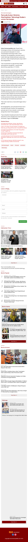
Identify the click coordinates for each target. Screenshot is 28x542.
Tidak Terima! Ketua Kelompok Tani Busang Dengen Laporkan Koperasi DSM (20, 257)
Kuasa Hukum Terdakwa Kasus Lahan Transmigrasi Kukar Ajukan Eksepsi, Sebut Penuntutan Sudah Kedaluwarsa (12, 372)
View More (13, 263)
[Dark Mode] (24, 3)
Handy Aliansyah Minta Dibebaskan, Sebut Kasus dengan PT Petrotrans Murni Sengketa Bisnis (14, 391)
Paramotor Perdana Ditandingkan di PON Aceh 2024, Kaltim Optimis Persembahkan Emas (14, 277)
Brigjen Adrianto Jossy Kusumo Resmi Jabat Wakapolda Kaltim (6, 257)
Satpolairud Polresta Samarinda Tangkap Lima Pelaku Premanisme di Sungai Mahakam (13, 377)
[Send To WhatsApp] (26, 152)
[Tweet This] (18, 152)
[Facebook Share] (15, 152)
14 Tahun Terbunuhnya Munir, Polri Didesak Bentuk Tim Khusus (15, 296)
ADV (2, 13)
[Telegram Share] (23, 152)
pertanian (23, 145)
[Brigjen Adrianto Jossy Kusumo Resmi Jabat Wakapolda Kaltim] (7, 251)
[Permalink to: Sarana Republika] (2, 21)
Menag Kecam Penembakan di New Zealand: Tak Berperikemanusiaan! (15, 287)
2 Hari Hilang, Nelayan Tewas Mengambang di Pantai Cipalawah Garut (14, 291)
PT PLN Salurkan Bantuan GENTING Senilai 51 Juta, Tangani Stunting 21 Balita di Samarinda (12, 141)
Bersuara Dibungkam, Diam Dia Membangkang (11, 246)
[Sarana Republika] (8, 3)
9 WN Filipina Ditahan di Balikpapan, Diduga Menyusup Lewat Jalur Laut (13, 386)
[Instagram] (15, 535)
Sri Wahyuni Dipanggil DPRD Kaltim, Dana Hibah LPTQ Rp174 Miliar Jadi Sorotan (18, 330)
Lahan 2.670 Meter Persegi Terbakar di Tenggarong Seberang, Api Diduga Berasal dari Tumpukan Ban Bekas (14, 127)
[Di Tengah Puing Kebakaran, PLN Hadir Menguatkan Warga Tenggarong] (7, 174)
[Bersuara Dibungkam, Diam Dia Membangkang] (14, 237)
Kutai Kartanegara (7, 13)
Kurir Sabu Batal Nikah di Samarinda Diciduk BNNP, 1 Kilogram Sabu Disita (13, 367)
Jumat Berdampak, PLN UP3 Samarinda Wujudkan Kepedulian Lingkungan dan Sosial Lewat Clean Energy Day (13, 137)
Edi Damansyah (5, 145)
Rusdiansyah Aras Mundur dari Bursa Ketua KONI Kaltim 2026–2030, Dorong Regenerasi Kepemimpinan (17, 404)
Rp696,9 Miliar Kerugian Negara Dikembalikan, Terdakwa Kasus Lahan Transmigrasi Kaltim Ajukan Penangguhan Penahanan (14, 381)
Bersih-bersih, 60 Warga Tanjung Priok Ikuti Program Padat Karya (14, 301)
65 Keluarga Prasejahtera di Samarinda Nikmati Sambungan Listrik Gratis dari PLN (12, 133)
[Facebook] (13, 535)
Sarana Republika (7, 21)
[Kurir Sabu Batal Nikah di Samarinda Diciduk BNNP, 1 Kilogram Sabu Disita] (14, 356)
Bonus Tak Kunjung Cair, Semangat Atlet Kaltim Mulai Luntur (18, 518)
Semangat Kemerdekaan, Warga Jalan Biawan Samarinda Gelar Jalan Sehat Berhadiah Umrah (12, 124)
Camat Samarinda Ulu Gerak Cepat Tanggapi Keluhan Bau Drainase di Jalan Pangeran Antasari (18, 336)
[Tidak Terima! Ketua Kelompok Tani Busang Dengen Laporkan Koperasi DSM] (21, 251)
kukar (12, 145)
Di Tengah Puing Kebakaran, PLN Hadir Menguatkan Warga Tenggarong (12, 130)
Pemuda (17, 145)
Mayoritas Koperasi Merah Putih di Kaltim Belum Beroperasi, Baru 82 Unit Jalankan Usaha (13, 325)
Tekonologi (4, 147)
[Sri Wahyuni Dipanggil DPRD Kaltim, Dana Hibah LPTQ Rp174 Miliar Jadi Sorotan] (5, 330)
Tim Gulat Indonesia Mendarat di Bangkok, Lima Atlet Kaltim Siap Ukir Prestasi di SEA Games (17, 410)
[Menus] (2, 3)
